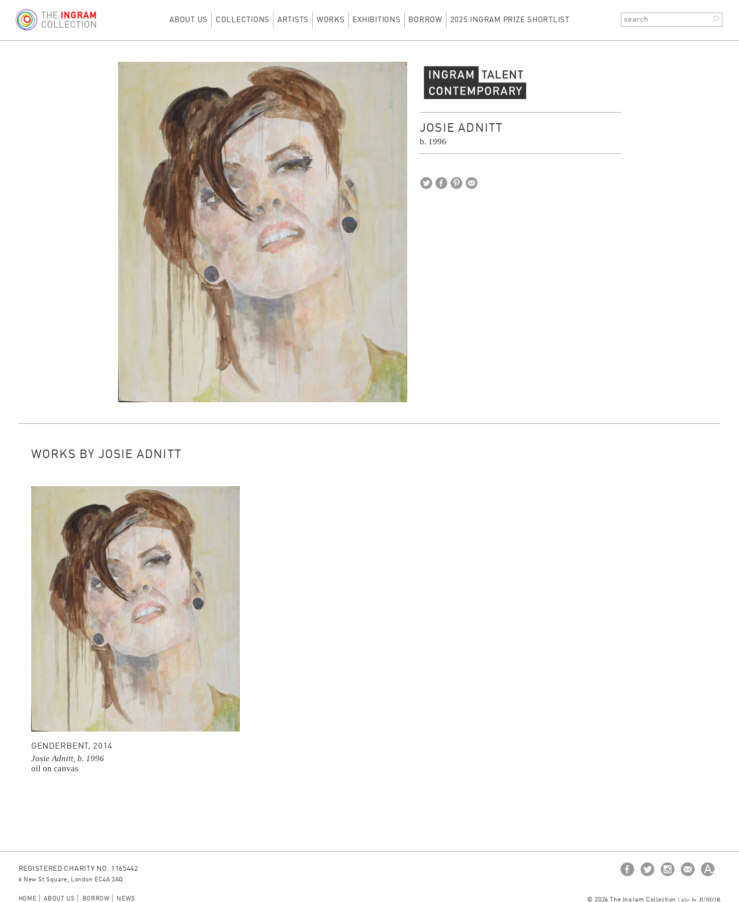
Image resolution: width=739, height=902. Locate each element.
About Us (188, 20)
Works (331, 20)
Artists (293, 20)
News (126, 899)
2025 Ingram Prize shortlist (510, 20)
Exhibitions (376, 20)
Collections (242, 20)
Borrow (425, 20)
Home (28, 899)
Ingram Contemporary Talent (475, 82)
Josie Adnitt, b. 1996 (67, 758)
